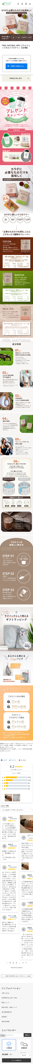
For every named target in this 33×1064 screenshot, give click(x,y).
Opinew (20, 967)
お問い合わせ (5, 993)
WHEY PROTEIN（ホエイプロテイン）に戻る (18, 976)
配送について (5, 1002)
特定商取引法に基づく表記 (9, 998)
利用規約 (4, 1017)
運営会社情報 (5, 1021)
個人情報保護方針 (7, 1012)
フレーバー (23, 1052)
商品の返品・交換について (9, 1007)
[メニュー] (30, 4)
